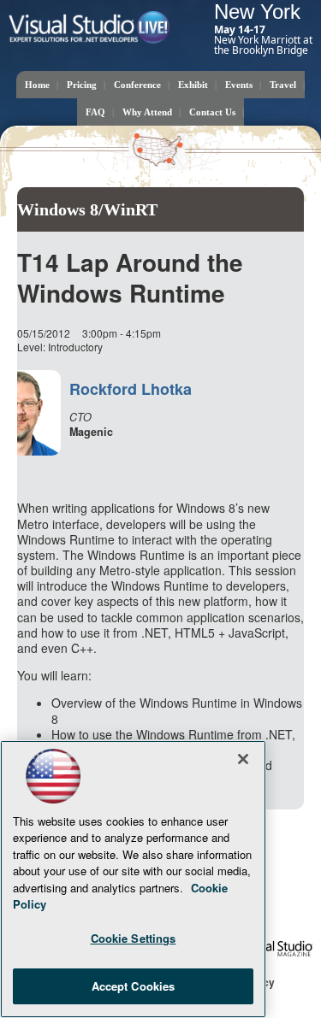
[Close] (243, 759)
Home (37, 84)
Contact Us (212, 112)
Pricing (82, 84)
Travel (283, 84)
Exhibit (193, 84)
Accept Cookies (133, 986)
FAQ (95, 112)
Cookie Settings (133, 938)
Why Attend (147, 112)
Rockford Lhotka (130, 389)
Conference (137, 84)
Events (239, 84)
